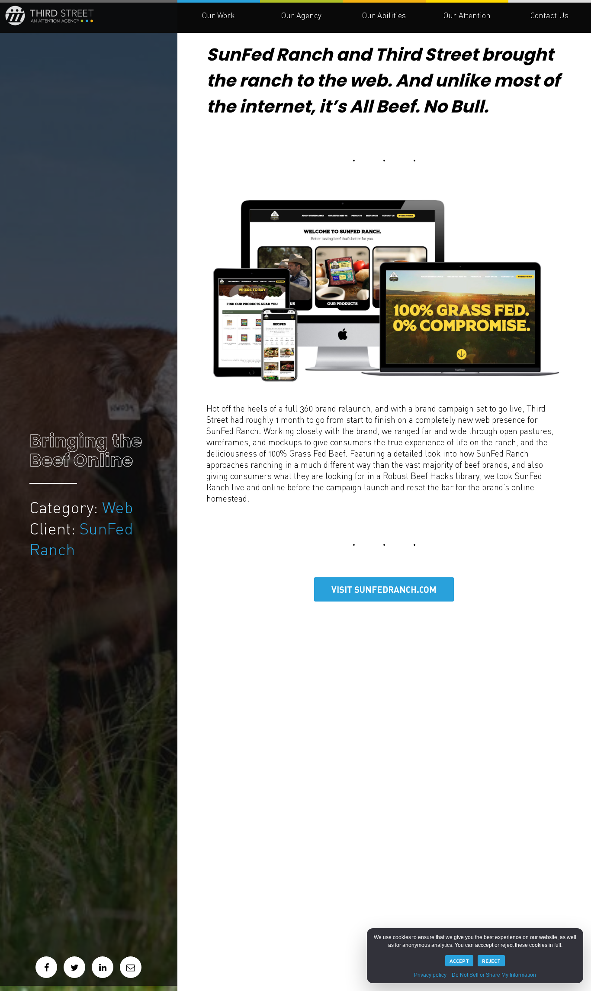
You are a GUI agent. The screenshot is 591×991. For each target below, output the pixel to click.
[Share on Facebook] (46, 967)
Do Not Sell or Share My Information (494, 975)
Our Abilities (384, 15)
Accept (459, 961)
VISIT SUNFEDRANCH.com (384, 589)
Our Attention (467, 15)
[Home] (114, 25)
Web (47, 502)
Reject (491, 961)
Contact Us (549, 15)
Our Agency (301, 15)
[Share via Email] (130, 967)
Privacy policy (430, 975)
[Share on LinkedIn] (102, 967)
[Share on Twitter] (74, 967)
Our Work (218, 15)
